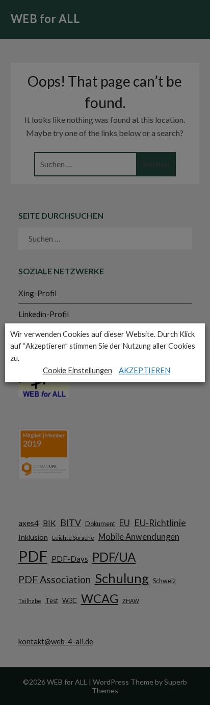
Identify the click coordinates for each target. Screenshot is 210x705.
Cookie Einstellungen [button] (77, 370)
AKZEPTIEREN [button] (144, 370)
